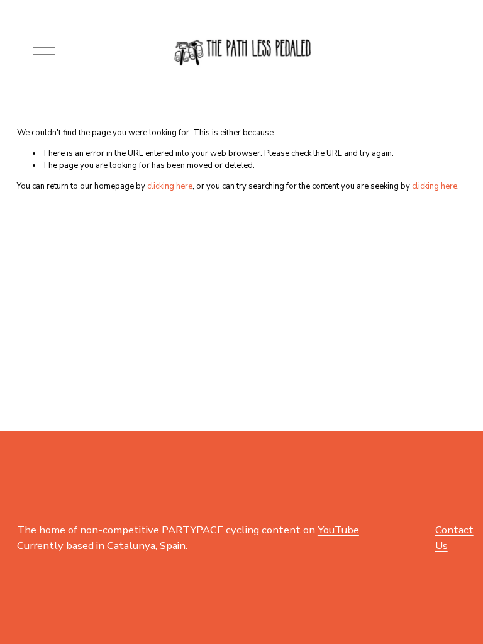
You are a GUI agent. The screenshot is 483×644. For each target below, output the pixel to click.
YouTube (338, 530)
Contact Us (454, 538)
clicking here (169, 186)
